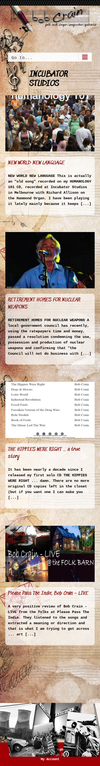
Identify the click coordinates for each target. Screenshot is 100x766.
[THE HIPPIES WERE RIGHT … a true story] (50, 410)
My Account (50, 759)
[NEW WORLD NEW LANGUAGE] (50, 123)
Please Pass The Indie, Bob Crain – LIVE (48, 593)
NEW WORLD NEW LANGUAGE (36, 163)
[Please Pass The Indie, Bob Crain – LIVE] (50, 554)
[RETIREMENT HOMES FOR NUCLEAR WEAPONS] (50, 260)
